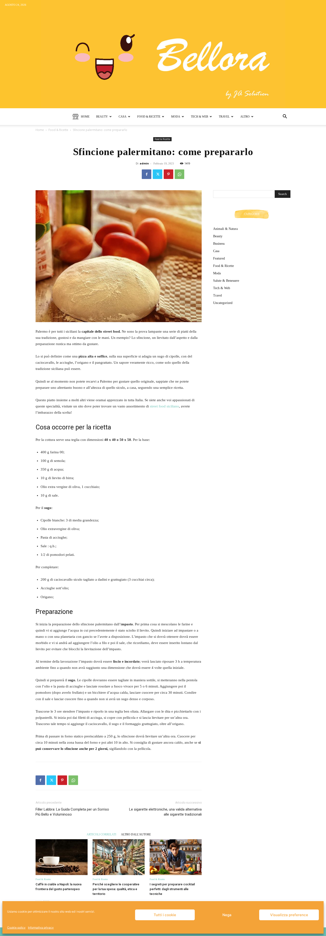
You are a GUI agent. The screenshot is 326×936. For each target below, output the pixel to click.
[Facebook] (146, 174)
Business (219, 243)
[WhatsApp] (179, 174)
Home (85, 116)
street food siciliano (164, 406)
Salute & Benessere (226, 280)
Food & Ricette (148, 116)
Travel (224, 116)
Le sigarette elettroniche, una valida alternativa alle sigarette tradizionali (165, 812)
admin (144, 163)
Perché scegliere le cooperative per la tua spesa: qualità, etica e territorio (116, 889)
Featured (219, 258)
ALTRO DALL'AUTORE (136, 834)
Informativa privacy (41, 927)
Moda (175, 116)
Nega (226, 915)
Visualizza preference (289, 915)
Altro (245, 116)
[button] (284, 117)
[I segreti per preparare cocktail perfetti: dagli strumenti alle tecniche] (176, 857)
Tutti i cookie (165, 915)
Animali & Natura (225, 229)
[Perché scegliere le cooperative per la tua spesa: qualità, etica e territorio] (119, 857)
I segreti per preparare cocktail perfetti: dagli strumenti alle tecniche (172, 889)
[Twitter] (157, 174)
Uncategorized (222, 303)
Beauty (102, 116)
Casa (122, 116)
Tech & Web (199, 116)
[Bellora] (163, 54)
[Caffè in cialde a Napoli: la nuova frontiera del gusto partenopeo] (62, 857)
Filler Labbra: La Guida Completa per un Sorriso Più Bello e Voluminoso (72, 812)
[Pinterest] (168, 174)
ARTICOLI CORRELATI (101, 834)
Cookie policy (16, 927)
